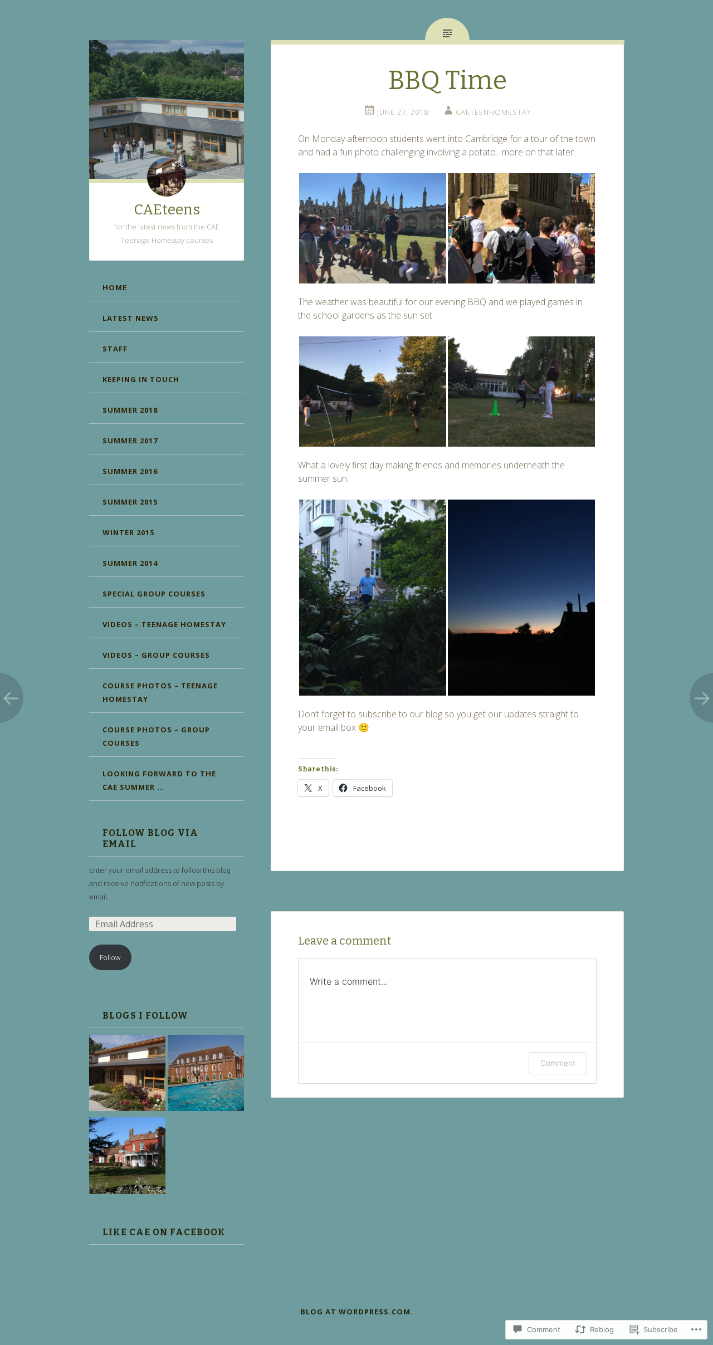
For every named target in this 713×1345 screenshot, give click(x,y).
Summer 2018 (130, 410)
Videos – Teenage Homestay (164, 624)
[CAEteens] (127, 1075)
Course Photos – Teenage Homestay (160, 692)
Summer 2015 (130, 502)
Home (114, 287)
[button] (372, 228)
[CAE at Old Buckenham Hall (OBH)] (127, 1157)
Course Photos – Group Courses (156, 736)
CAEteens (167, 209)
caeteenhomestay (493, 112)
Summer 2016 (130, 471)
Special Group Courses (154, 594)
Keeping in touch (140, 379)
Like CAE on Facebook (164, 1232)
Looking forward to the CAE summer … (159, 780)
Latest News (130, 318)
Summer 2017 (130, 441)
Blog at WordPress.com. (356, 1312)
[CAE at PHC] (206, 1075)
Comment (557, 1063)
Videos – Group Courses (156, 655)
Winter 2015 (128, 532)
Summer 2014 (130, 563)
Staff (115, 349)
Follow (110, 957)
